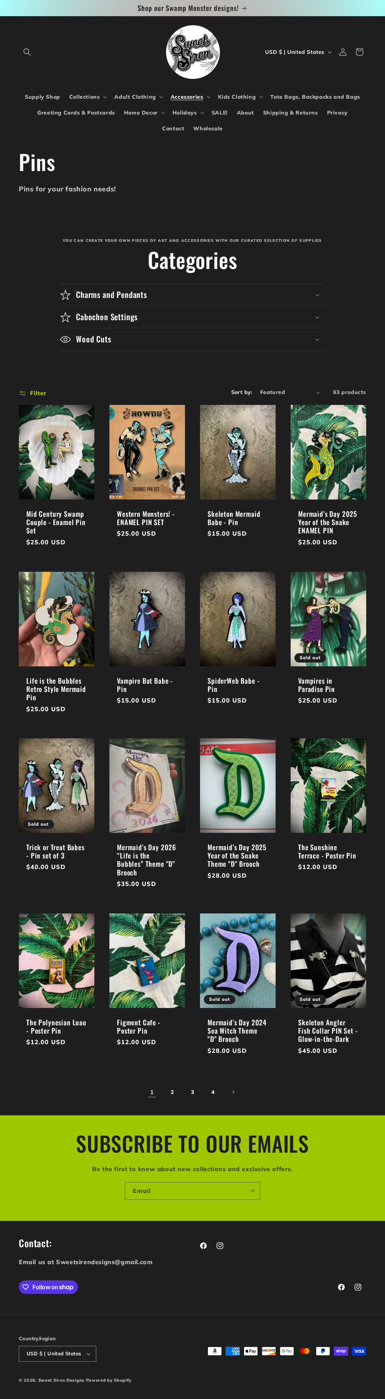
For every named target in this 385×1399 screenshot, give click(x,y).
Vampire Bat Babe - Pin (145, 685)
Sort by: (242, 392)
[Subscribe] (251, 1191)
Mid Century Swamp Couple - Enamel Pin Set (56, 522)
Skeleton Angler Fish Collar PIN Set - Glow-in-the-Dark (328, 1030)
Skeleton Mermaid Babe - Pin (234, 518)
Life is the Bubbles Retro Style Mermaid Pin (56, 689)
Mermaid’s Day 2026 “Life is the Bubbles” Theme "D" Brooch (146, 859)
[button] (27, 52)
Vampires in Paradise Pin (316, 685)
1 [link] (152, 1092)
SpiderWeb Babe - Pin (233, 685)
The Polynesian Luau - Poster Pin (56, 1026)
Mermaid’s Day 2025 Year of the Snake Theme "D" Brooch (237, 855)
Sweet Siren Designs (61, 1380)
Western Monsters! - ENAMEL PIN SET (146, 518)
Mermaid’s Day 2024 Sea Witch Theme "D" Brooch (237, 1030)
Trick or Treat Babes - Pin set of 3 (55, 851)
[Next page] (233, 1092)
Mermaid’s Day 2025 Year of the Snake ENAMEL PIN (327, 522)
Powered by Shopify (109, 1380)
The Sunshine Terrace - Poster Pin (327, 851)
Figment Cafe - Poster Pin (139, 1026)
